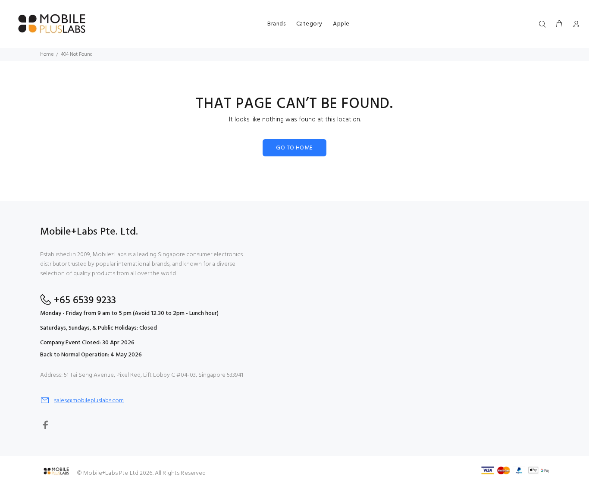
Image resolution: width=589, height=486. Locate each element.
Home (46, 54)
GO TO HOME (294, 148)
